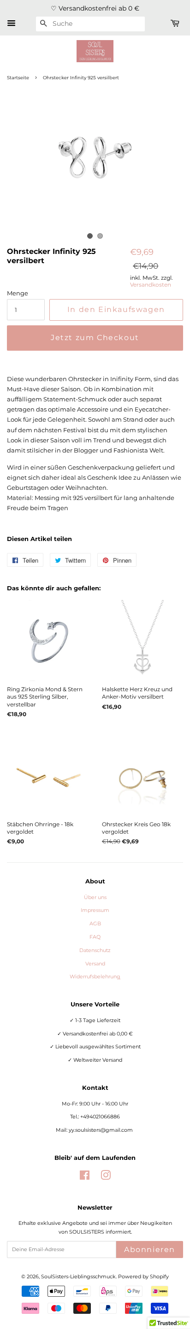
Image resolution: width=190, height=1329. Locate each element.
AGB (95, 923)
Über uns (95, 897)
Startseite (18, 77)
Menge (17, 293)
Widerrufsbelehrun (95, 976)
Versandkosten (150, 284)
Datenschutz (95, 950)
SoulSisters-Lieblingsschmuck (78, 1276)
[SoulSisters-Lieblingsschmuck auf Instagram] (106, 1177)
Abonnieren (149, 1249)
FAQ (95, 937)
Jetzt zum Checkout (95, 337)
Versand (95, 963)
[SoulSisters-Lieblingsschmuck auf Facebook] (84, 1177)
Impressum (95, 910)
